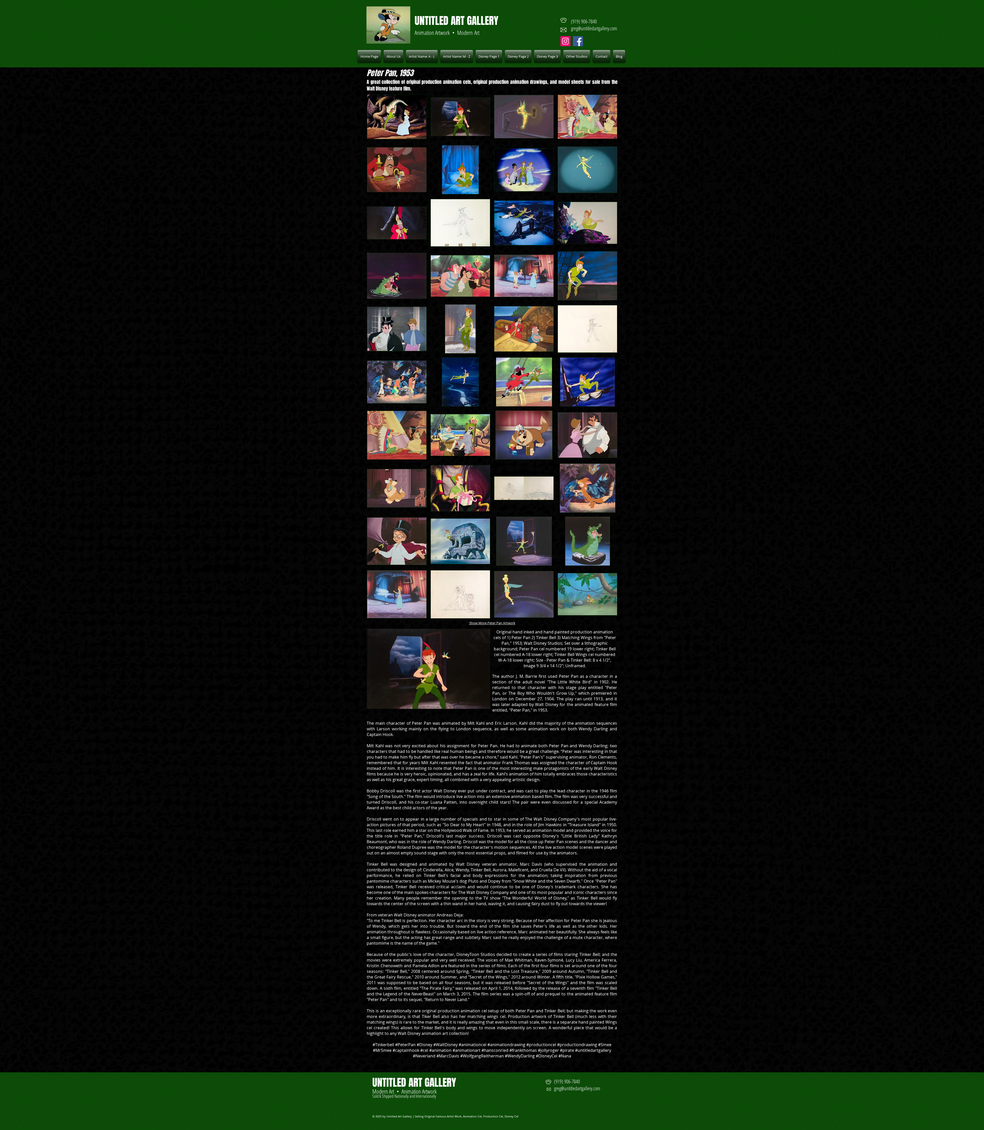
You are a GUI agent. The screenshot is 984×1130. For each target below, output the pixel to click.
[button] (422, 56)
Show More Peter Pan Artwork (492, 623)
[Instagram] (565, 41)
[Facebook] (578, 41)
